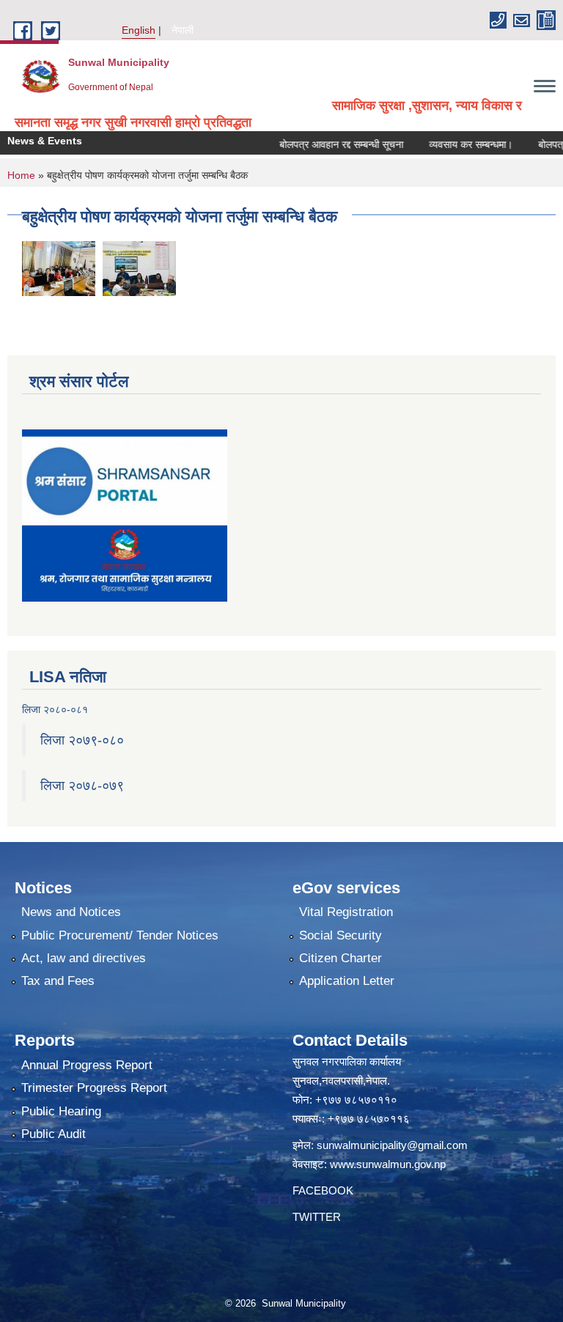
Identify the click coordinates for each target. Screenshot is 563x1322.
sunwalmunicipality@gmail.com (392, 1145)
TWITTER (316, 1217)
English (138, 30)
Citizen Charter (340, 958)
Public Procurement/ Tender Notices (119, 935)
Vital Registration (346, 912)
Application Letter (346, 981)
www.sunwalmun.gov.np (388, 1164)
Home (21, 175)
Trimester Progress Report (94, 1088)
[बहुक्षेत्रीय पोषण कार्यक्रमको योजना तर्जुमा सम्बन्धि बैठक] (58, 268)
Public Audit (53, 1134)
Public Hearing (61, 1111)
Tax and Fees (58, 981)
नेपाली (183, 30)
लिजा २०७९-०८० (82, 740)
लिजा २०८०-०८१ (55, 709)
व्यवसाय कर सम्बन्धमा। (454, 144)
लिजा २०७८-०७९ (82, 785)
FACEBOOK (322, 1190)
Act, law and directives (83, 958)
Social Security (340, 935)
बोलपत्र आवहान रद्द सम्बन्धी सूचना (325, 144)
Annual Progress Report (86, 1065)
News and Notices (71, 912)
